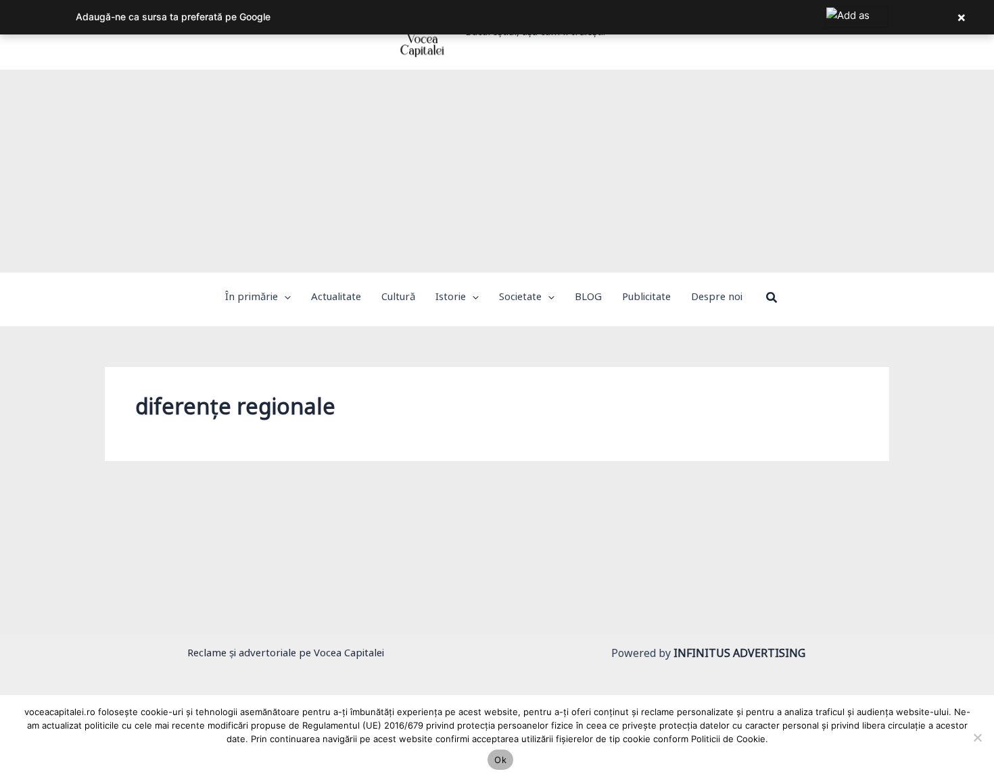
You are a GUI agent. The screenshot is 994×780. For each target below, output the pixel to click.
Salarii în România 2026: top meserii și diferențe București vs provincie (344, 609)
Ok (500, 759)
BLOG (139, 584)
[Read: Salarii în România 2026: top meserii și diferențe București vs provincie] (237, 551)
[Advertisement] (497, 171)
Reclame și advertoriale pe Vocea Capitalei (285, 655)
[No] (977, 737)
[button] (284, 299)
